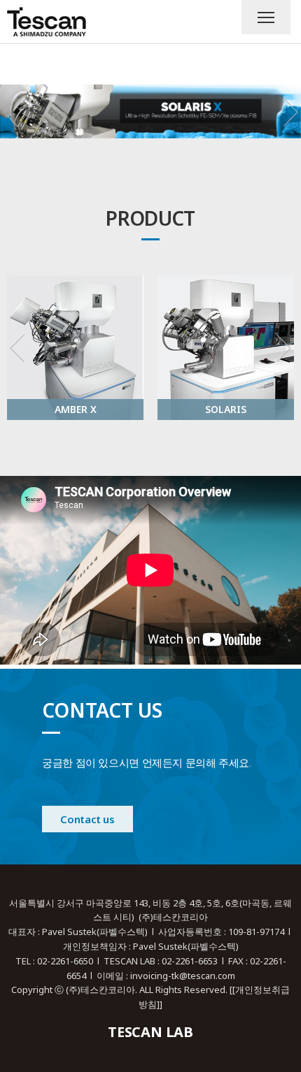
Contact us (87, 819)
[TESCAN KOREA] (46, 21)
